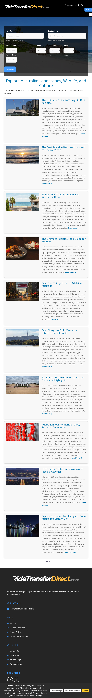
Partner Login (15, 659)
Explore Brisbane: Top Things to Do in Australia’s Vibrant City (64, 517)
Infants (66, 46)
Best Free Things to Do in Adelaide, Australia (62, 284)
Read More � (47, 183)
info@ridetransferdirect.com (22, 609)
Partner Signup (16, 664)
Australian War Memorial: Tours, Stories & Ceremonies (61, 426)
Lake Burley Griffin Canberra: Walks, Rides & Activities (63, 470)
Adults (38, 46)
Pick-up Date (11, 46)
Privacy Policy (15, 632)
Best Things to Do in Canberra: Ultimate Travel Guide (60, 331)
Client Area (14, 655)
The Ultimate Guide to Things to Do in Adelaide (64, 101)
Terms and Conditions (19, 636)
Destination (53, 31)
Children (52, 46)
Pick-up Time (11, 55)
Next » (47, 561)
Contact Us (14, 651)
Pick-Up (9, 31)
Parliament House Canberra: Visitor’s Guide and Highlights (63, 379)
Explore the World (17, 627)
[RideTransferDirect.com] (27, 6)
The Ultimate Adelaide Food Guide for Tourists (64, 240)
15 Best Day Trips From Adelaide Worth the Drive (60, 196)
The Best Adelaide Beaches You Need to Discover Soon (63, 148)
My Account (72, 5)
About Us (13, 623)
